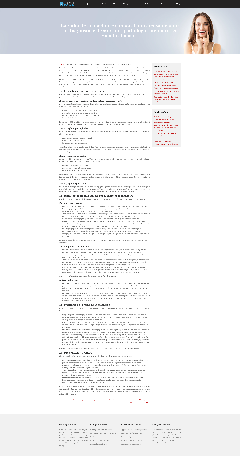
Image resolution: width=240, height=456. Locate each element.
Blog (178, 4)
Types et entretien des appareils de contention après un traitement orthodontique (166, 127)
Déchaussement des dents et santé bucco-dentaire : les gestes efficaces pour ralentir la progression (166, 74)
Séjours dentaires (92, 4)
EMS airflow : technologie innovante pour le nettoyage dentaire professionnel (164, 119)
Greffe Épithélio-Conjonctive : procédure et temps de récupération (79, 401)
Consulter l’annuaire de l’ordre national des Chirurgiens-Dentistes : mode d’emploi (128, 401)
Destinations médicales (110, 4)
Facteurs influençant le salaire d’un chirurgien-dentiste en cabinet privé (166, 99)
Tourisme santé (166, 4)
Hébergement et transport (132, 4)
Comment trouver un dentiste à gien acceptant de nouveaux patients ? (166, 136)
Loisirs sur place (151, 4)
